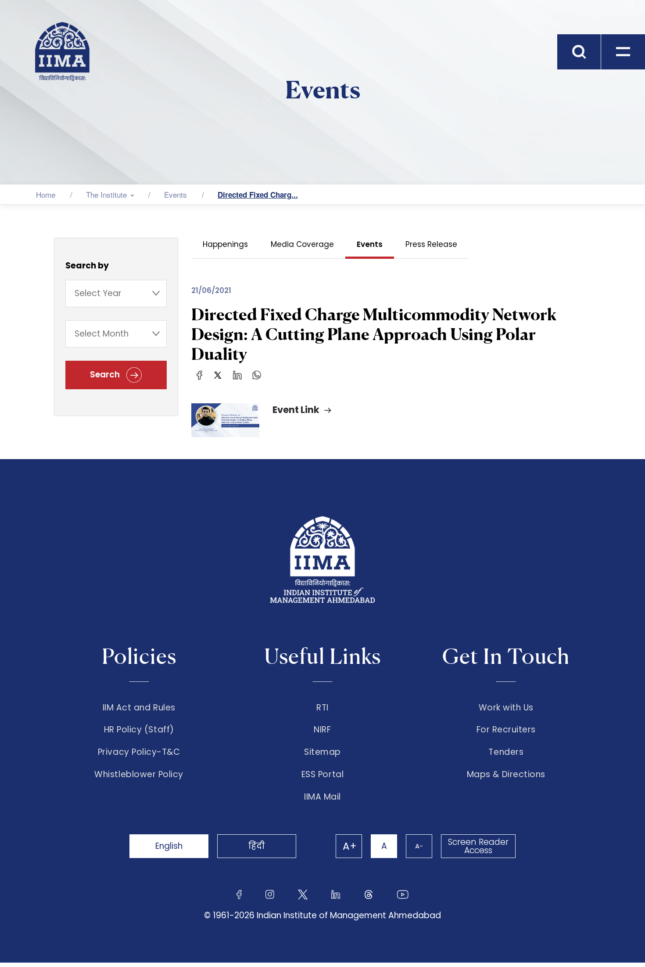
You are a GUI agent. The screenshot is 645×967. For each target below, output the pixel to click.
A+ (350, 846)
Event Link (295, 409)
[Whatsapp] (256, 374)
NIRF (322, 729)
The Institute (106, 194)
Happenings (225, 244)
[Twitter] (217, 374)
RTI (322, 708)
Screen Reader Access (478, 846)
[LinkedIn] (237, 374)
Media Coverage (302, 244)
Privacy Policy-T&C (139, 752)
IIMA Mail (322, 797)
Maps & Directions (506, 774)
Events (175, 194)
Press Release (431, 244)
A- (419, 846)
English (169, 846)
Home (45, 194)
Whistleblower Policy (138, 774)
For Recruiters (506, 729)
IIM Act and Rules (139, 708)
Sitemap (322, 752)
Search (106, 374)
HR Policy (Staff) (139, 729)
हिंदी (256, 846)
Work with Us (506, 708)
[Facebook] (199, 374)
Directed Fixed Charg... (258, 194)
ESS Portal (322, 774)
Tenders (505, 752)
